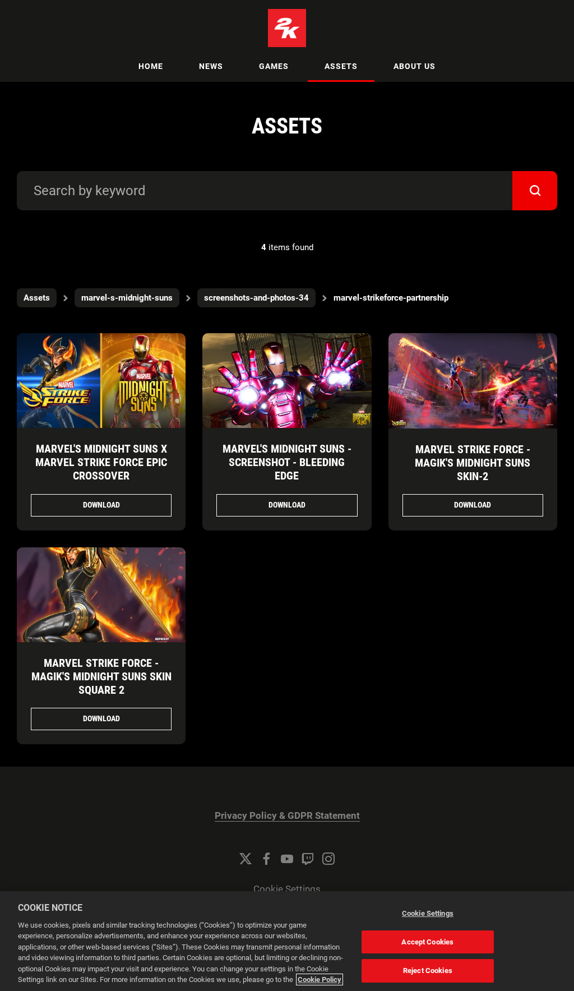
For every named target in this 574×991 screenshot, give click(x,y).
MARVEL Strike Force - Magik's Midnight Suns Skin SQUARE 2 (101, 676)
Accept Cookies (427, 942)
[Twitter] (245, 858)
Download (101, 504)
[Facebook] (266, 858)
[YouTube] (287, 858)
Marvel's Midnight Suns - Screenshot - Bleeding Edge (287, 462)
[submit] (534, 190)
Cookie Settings (287, 889)
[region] (287, 941)
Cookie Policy (319, 979)
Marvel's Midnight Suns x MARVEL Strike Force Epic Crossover (101, 462)
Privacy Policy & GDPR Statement (287, 815)
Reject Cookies (427, 970)
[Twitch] (308, 858)
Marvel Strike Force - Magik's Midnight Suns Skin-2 (472, 463)
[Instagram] (328, 858)
